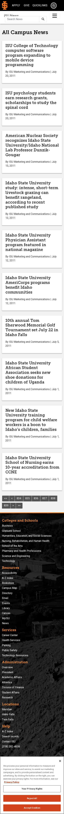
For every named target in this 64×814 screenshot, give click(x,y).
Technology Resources (15, 655)
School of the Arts (12, 545)
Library (6, 608)
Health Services (11, 640)
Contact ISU (8, 741)
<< (5, 498)
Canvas (6, 613)
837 (44, 498)
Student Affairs (10, 692)
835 (27, 498)
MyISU (6, 618)
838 (53, 498)
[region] (32, 785)
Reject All (32, 798)
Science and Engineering (16, 556)
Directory (7, 593)
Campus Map (9, 588)
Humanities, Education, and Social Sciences (27, 535)
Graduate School (11, 530)
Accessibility (9, 572)
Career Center (10, 635)
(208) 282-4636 (11, 746)
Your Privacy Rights (32, 788)
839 (6, 505)
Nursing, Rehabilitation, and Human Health (25, 541)
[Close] (60, 761)
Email (5, 598)
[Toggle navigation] (54, 16)
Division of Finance (13, 687)
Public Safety (9, 650)
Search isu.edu (10, 736)
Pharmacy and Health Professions (21, 550)
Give (26, 5)
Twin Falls (8, 719)
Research (7, 697)
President (7, 672)
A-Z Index (7, 578)
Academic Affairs (12, 677)
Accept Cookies (32, 808)
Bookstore (8, 583)
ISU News (11, 16)
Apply (16, 5)
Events (6, 603)
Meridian (7, 709)
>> (19, 505)
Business (7, 525)
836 (36, 498)
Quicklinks (39, 5)
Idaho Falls (8, 714)
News (5, 623)
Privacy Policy (11, 782)
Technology (8, 561)
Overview (7, 667)
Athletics (7, 682)
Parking (6, 645)
